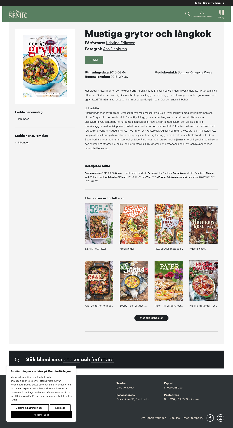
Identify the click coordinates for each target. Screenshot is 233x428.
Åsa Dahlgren (115, 49)
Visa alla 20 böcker (151, 317)
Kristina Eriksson (120, 43)
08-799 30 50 (125, 387)
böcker (71, 359)
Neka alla (60, 408)
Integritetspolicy (193, 417)
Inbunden (23, 118)
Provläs (94, 59)
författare (102, 359)
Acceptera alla (41, 415)
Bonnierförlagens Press (195, 72)
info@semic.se (173, 387)
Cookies (174, 417)
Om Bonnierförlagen (153, 417)
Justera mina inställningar (29, 408)
